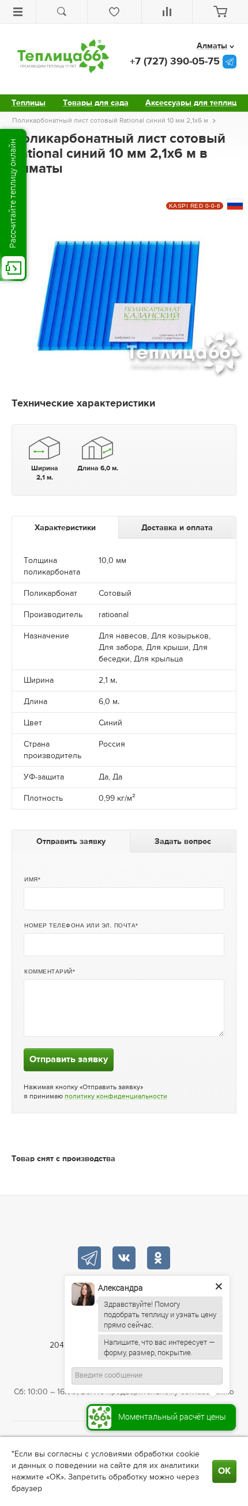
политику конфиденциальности (116, 1096)
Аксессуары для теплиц (190, 103)
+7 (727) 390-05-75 (175, 61)
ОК (224, 1471)
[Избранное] (114, 11)
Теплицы (29, 103)
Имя (31, 879)
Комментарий (48, 971)
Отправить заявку (68, 1059)
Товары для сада (96, 103)
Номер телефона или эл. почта (80, 925)
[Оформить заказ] (220, 11)
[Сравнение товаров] (167, 11)
